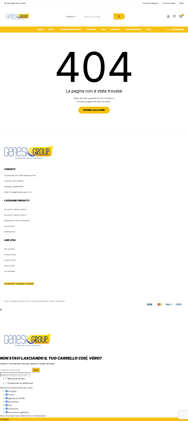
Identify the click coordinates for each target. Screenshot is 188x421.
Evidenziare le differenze (20, 383)
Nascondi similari (16, 378)
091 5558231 (178, 29)
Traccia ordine (169, 3)
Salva (35, 370)
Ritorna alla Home (94, 110)
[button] (180, 16)
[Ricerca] (119, 16)
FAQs (181, 3)
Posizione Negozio (151, 3)
